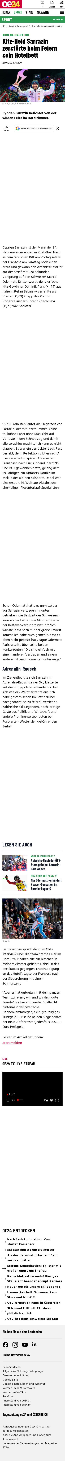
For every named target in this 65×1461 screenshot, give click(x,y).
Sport (18, 12)
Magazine (43, 12)
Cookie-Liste (10, 1380)
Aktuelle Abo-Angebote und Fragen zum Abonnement (27, 1437)
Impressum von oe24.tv (17, 1405)
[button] (8, 1100)
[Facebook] (5, 1345)
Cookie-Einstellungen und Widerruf (24, 1384)
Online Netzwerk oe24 (16, 1355)
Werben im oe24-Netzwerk (19, 1388)
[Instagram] (15, 1345)
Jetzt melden (12, 1043)
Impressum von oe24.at (17, 1401)
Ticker (5, 12)
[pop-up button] (51, 1100)
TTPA (6, 1447)
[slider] (20, 1100)
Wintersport (22, 26)
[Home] (3, 26)
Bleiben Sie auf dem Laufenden (22, 1332)
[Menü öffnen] (61, 12)
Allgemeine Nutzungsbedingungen (23, 1371)
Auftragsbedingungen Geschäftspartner (26, 1427)
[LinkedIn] (34, 1345)
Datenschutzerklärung (16, 1375)
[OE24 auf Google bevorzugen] (57, 128)
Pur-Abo (8, 1396)
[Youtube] (25, 1345)
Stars (29, 12)
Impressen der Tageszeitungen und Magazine (30, 1443)
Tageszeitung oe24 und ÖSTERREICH (25, 1414)
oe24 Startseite (12, 1367)
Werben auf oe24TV (14, 1392)
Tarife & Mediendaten (16, 1431)
